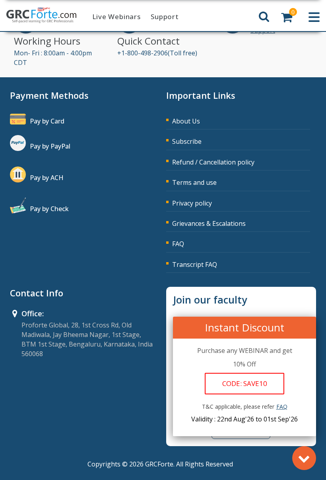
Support (165, 16)
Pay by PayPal (50, 146)
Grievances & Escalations (209, 223)
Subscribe (187, 141)
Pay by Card (47, 121)
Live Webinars (116, 16)
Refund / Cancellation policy (213, 162)
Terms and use (194, 182)
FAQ (178, 243)
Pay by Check (49, 208)
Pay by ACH (47, 177)
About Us (186, 121)
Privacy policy (192, 203)
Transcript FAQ (194, 264)
